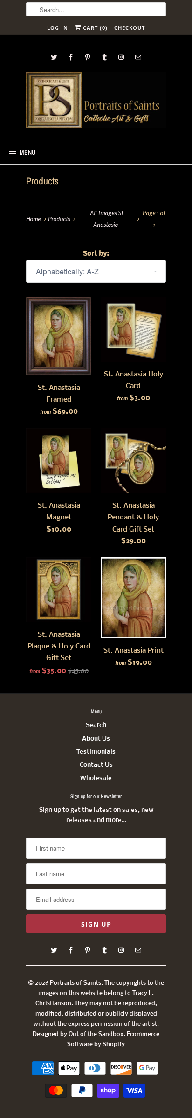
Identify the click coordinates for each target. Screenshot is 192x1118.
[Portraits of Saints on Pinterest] (88, 57)
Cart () (94, 27)
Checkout (129, 27)
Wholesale (96, 778)
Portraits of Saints (75, 983)
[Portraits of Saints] (96, 101)
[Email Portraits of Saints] (138, 57)
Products (42, 181)
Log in (57, 27)
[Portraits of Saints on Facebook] (71, 57)
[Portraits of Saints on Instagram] (121, 57)
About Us (96, 739)
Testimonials (96, 752)
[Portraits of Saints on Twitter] (54, 57)
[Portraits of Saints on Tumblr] (104, 57)
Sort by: (96, 254)
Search (96, 725)
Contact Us (96, 765)
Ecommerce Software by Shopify (113, 1039)
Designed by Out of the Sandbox (78, 1034)
